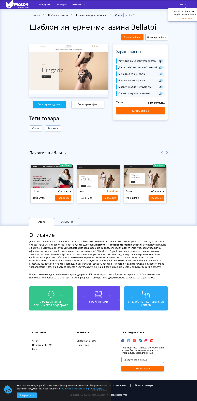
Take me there (185, 18)
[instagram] (146, 340)
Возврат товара (144, 385)
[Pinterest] (151, 340)
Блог (34, 349)
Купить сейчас (140, 110)
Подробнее (63, 197)
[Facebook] (122, 340)
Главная (35, 15)
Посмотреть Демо (156, 37)
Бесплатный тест (132, 37)
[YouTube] (134, 340)
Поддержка (83, 345)
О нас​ (35, 340)
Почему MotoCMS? (42, 345)
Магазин (53, 128)
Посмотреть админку (49, 104)
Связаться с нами (86, 340)
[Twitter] (128, 340)
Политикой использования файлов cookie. (82, 388)
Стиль (118, 15)
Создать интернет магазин (91, 15)
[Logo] (19, 4)
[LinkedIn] (140, 340)
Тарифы (62, 4)
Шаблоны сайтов (58, 15)
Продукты (45, 4)
